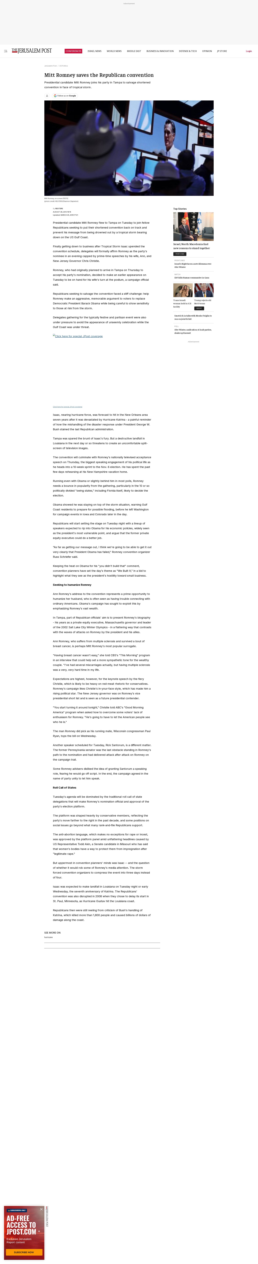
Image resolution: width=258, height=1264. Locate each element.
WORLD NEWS (114, 51)
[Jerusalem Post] (30, 51)
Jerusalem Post (50, 66)
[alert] (24, 1233)
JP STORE (222, 51)
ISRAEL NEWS (94, 51)
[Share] (47, 95)
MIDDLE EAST (134, 51)
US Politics (63, 66)
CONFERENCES (73, 51)
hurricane (48, 937)
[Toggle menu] (5, 51)
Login (249, 51)
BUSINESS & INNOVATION (160, 51)
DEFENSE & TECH (188, 51)
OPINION (207, 51)
